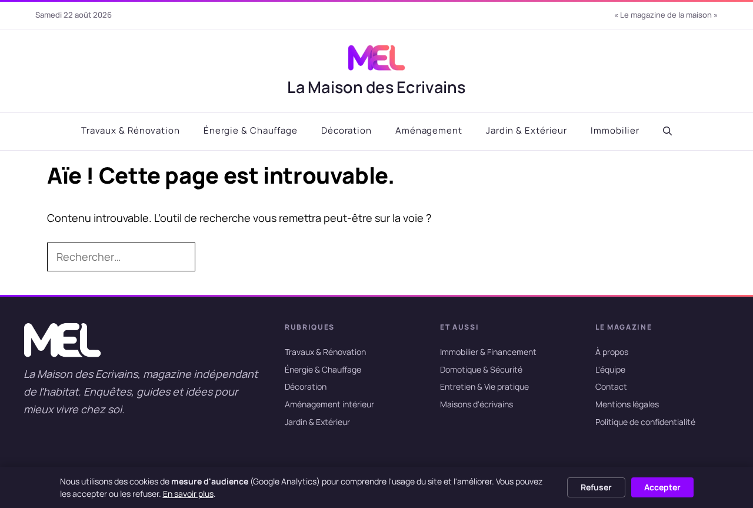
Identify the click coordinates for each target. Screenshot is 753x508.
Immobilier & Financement (488, 351)
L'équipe (610, 369)
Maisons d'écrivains (476, 404)
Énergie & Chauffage (251, 130)
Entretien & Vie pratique (484, 387)
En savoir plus (188, 493)
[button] (667, 131)
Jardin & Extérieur (526, 130)
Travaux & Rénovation (130, 130)
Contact (611, 387)
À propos (611, 351)
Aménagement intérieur (329, 404)
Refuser (596, 487)
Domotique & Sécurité (481, 369)
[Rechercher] (214, 257)
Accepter (662, 487)
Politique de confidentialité (645, 421)
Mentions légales (627, 404)
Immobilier (615, 130)
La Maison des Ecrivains (376, 87)
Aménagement (428, 130)
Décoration (346, 130)
